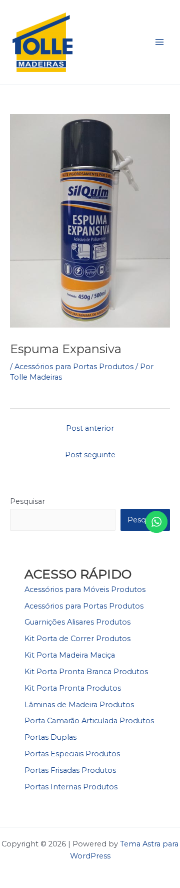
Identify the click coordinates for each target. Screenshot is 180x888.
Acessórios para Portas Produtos (74, 366)
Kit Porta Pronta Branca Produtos (86, 671)
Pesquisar (27, 501)
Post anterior (90, 428)
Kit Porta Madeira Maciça (69, 655)
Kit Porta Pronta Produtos (72, 688)
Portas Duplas (50, 737)
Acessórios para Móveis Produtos (85, 589)
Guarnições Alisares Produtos (77, 622)
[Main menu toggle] (159, 42)
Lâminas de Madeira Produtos (79, 704)
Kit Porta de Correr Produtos (77, 638)
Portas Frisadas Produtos (70, 770)
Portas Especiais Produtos (72, 753)
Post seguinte (90, 454)
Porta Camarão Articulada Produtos (89, 720)
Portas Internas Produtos (71, 786)
